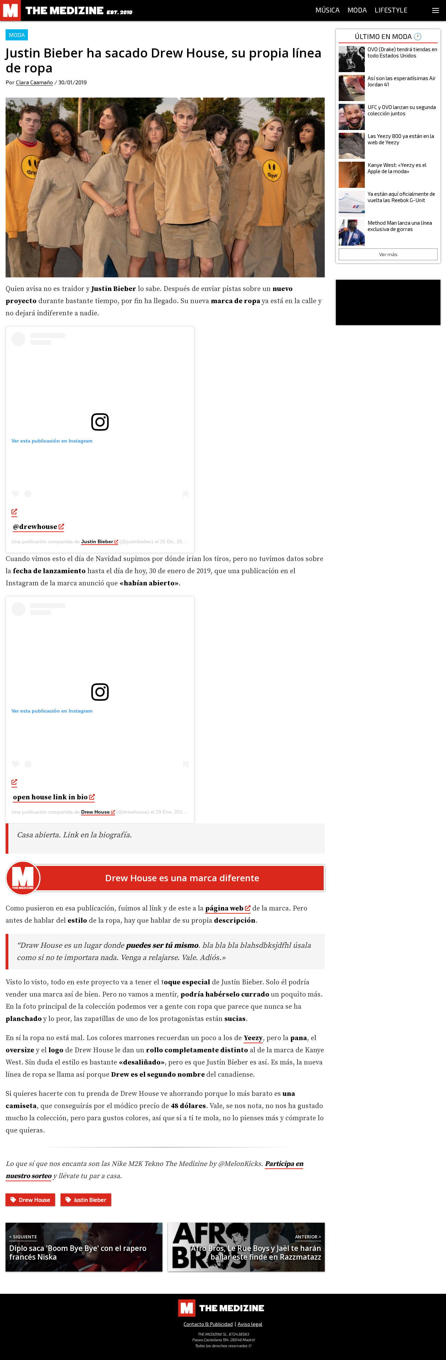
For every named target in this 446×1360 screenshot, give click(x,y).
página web (224, 908)
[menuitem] (327, 10)
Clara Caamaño (34, 82)
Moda (17, 34)
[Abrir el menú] (435, 10)
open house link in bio (50, 797)
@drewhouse (35, 527)
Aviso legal (250, 1324)
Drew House (95, 812)
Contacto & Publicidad (208, 1324)
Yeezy (253, 1038)
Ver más (388, 254)
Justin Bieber (97, 541)
